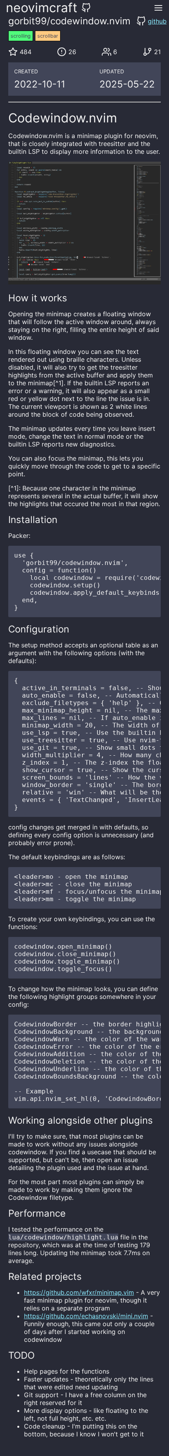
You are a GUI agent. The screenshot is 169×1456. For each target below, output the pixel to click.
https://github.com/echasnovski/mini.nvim (86, 1316)
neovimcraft (41, 7)
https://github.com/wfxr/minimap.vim (79, 1292)
